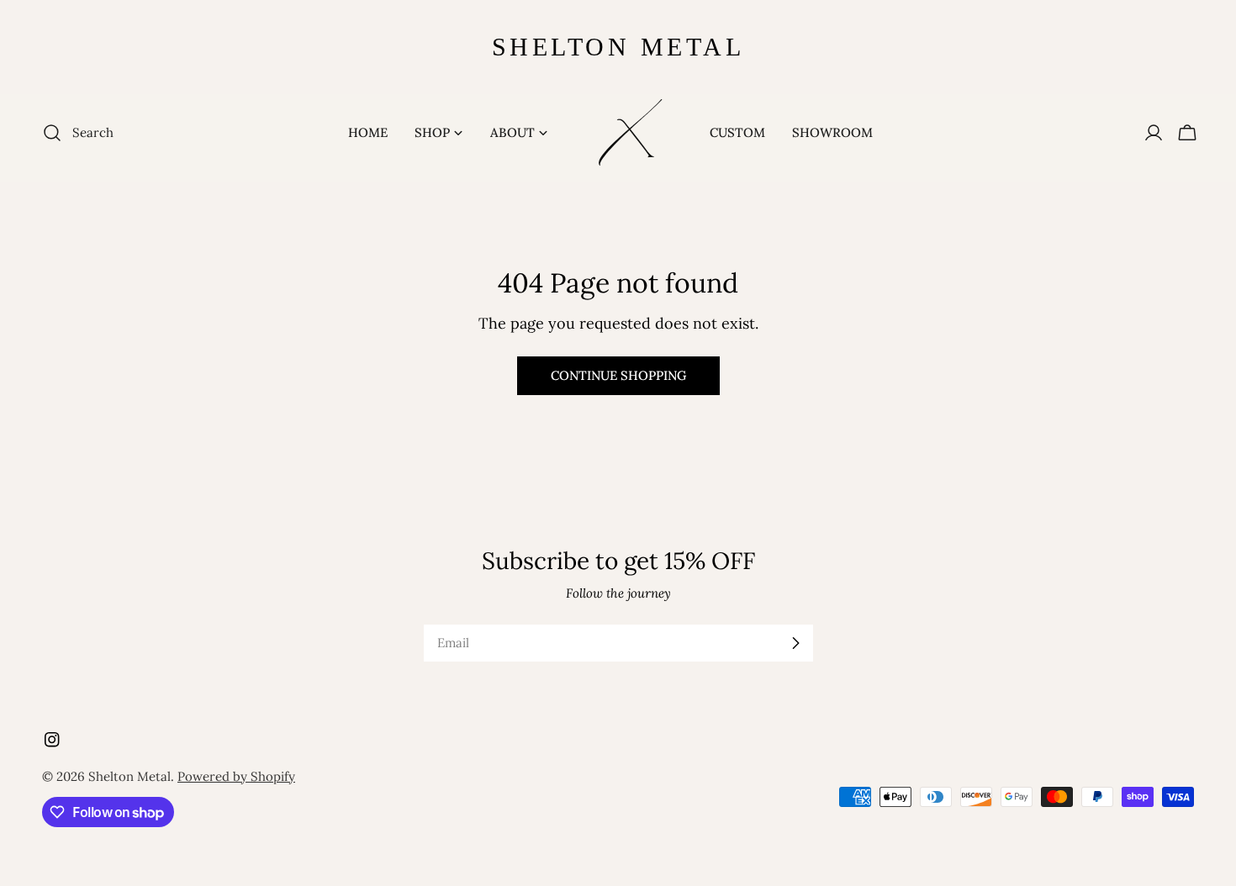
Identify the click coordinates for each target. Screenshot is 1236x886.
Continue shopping (618, 375)
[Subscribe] (795, 643)
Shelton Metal (129, 776)
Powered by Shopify (236, 776)
